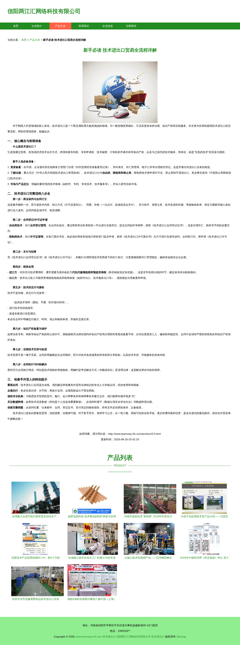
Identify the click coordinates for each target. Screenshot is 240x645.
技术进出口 (109, 636)
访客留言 (131, 25)
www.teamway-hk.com (88, 636)
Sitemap (181, 636)
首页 (15, 25)
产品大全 (60, 25)
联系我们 (84, 25)
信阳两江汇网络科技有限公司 (44, 11)
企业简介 (37, 25)
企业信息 (107, 25)
